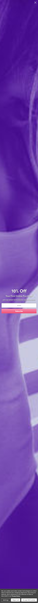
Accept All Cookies (29, 600)
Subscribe (19, 311)
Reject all (16, 600)
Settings (6, 600)
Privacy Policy (16, 596)
